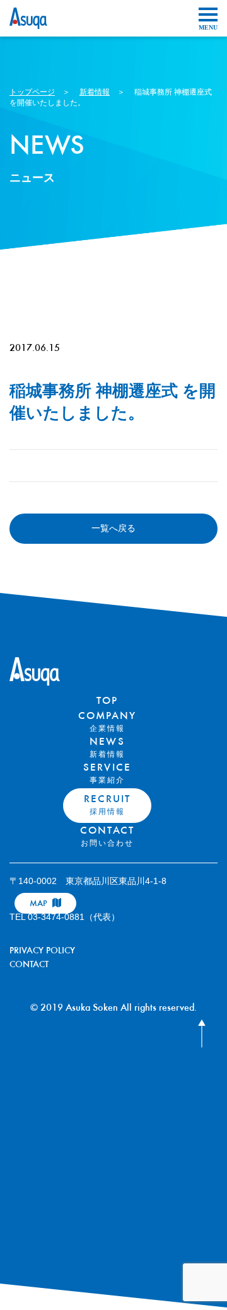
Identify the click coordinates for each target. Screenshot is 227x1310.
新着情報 (94, 92)
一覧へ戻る (113, 528)
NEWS (107, 748)
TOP (107, 701)
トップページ (32, 92)
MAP (40, 904)
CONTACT (107, 836)
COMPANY (107, 722)
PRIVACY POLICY (42, 951)
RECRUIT (107, 805)
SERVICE (107, 773)
